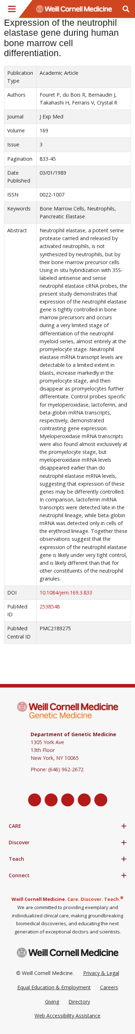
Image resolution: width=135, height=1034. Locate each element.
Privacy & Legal (101, 973)
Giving (52, 1001)
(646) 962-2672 (66, 769)
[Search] (126, 9)
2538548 (50, 606)
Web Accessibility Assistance (67, 1015)
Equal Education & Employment (54, 987)
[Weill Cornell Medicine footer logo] (68, 952)
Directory (79, 1001)
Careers (109, 987)
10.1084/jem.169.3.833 (66, 592)
